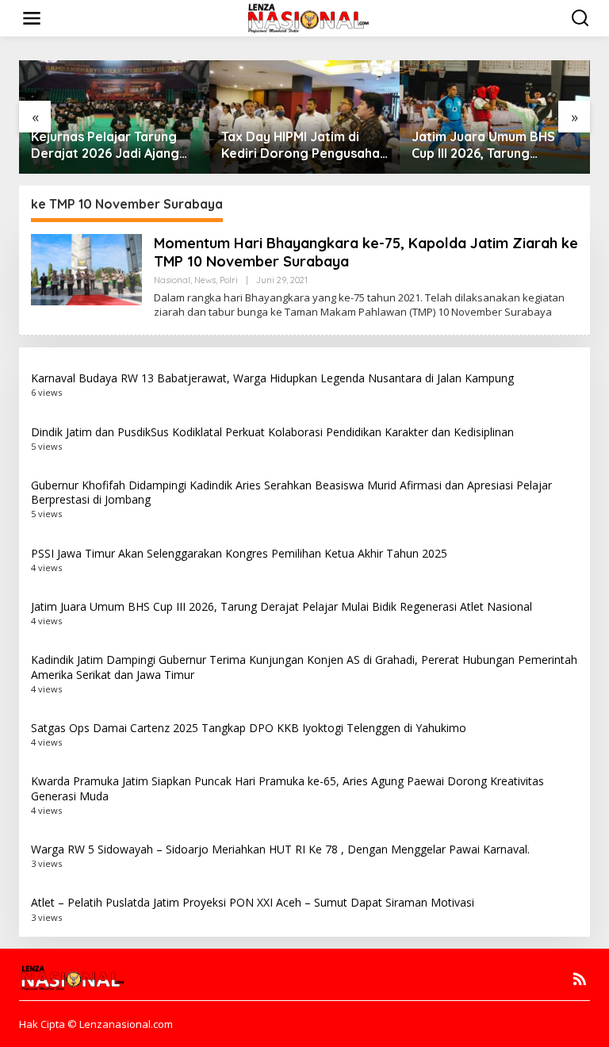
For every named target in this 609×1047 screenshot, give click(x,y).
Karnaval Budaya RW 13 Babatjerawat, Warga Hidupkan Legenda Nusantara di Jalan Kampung (272, 377)
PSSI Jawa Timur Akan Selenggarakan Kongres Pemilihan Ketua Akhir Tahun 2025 (239, 553)
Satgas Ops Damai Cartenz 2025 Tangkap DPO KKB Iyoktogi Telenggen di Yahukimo (248, 727)
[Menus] (31, 18)
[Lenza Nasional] (307, 17)
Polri (229, 280)
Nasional (172, 280)
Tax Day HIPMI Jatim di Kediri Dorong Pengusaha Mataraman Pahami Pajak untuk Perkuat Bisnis (300, 145)
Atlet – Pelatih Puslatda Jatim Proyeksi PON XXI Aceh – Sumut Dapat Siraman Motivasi (252, 902)
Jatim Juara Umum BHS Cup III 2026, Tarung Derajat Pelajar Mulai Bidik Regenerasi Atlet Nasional (493, 145)
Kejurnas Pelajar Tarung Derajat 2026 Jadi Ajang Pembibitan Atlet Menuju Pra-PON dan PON (105, 145)
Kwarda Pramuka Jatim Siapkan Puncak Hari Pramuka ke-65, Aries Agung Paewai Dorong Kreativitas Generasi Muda (287, 788)
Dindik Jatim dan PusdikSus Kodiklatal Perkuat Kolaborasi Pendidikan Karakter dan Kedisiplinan (272, 431)
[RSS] (579, 978)
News (205, 280)
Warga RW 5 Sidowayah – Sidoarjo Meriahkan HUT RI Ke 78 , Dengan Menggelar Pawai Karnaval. (280, 849)
